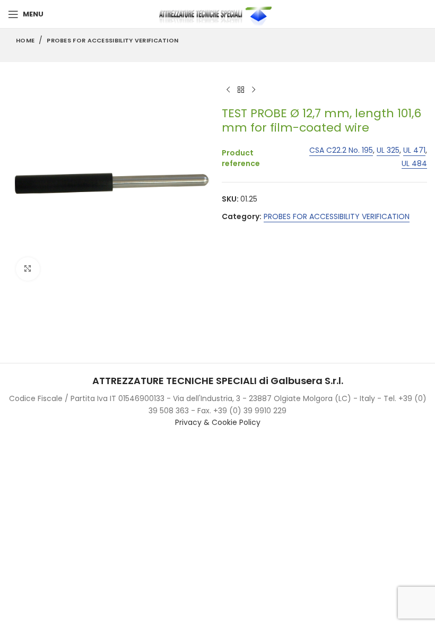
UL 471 (414, 150)
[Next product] (253, 89)
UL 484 (414, 164)
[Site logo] (217, 13)
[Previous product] (228, 89)
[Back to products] (240, 89)
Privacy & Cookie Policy (217, 422)
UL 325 (388, 150)
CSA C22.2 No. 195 (341, 150)
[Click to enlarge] (28, 269)
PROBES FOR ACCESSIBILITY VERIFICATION (112, 40)
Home (25, 40)
